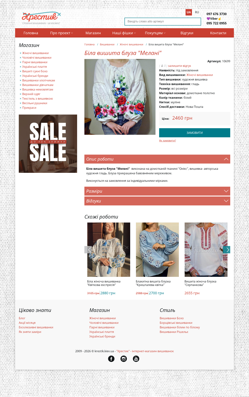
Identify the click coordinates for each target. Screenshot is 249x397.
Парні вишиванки (34, 62)
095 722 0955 (217, 23)
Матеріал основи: (172, 93)
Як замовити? (167, 140)
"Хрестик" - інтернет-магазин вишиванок (145, 351)
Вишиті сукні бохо (35, 71)
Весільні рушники (34, 103)
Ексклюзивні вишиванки (36, 327)
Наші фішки (122, 32)
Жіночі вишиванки (35, 53)
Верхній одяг (31, 94)
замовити (195, 133)
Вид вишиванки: (172, 75)
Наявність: (167, 70)
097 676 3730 (217, 14)
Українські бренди (35, 76)
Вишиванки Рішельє (174, 332)
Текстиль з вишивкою (37, 99)
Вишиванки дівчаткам (37, 85)
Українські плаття (34, 67)
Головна (31, 32)
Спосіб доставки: (172, 107)
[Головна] (41, 24)
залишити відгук (179, 66)
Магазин (93, 32)
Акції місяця (27, 323)
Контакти (218, 32)
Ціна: (165, 118)
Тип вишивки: (170, 79)
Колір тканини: (171, 98)
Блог (22, 318)
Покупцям (154, 32)
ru (197, 12)
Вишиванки (107, 44)
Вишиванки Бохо (172, 318)
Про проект (60, 32)
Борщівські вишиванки (176, 323)
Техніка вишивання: (175, 84)
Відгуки (186, 32)
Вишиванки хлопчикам (38, 80)
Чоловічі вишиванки (36, 58)
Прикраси (29, 108)
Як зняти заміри (30, 332)
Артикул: (214, 61)
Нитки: (164, 102)
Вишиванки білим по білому (180, 327)
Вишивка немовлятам (37, 89)
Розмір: (165, 89)
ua (189, 12)
